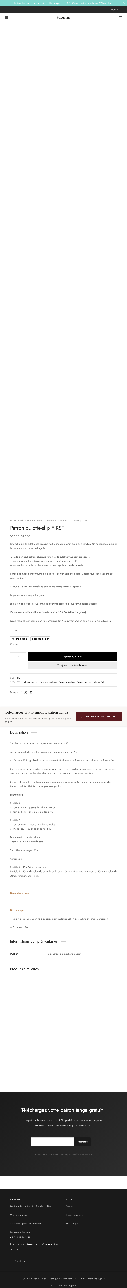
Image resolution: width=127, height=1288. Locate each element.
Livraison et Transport (20, 1232)
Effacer (16, 643)
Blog (44, 1278)
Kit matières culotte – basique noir (21, 1016)
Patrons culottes (30, 681)
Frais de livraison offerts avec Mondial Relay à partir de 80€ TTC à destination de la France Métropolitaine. (63, 3)
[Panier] (120, 17)
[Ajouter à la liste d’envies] (41, 1015)
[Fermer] (124, 3)
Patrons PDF (98, 681)
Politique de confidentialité (63, 1278)
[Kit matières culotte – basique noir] (26, 994)
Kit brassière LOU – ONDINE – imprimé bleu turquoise (97, 1018)
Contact (69, 1206)
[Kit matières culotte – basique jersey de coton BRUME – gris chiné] (26, 1048)
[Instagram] (17, 1250)
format (14, 630)
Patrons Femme (83, 681)
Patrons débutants (54, 520)
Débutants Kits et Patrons (31, 520)
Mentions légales (18, 1215)
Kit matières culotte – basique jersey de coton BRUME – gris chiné (22, 1071)
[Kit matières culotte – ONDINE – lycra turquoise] (63, 994)
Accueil (13, 520)
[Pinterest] (30, 692)
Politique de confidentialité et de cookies (30, 1206)
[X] (25, 692)
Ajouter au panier (72, 656)
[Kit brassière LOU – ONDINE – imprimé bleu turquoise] (100, 994)
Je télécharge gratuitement (99, 716)
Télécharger (82, 1141)
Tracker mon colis (74, 1215)
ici (110, 621)
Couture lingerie (31, 1278)
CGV (82, 1278)
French (115, 9)
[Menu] (6, 17)
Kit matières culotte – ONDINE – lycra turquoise (61, 1016)
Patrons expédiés (66, 681)
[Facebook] (21, 692)
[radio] (19, 638)
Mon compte (72, 1223)
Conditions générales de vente (25, 1223)
